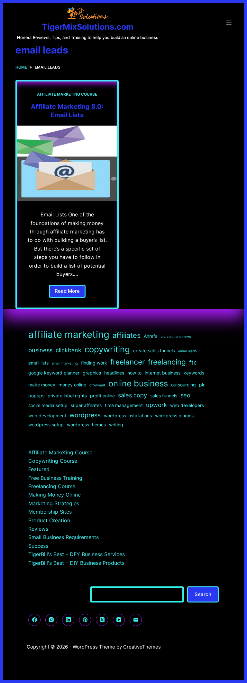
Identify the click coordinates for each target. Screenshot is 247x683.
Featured (39, 469)
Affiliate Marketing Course (67, 94)
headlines (114, 372)
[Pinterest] (85, 620)
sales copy (132, 395)
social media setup (48, 405)
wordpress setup (46, 424)
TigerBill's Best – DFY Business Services (76, 554)
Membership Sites (50, 511)
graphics (92, 372)
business (40, 350)
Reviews (38, 529)
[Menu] (229, 23)
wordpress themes (86, 424)
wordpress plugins (174, 415)
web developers (187, 405)
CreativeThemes (142, 647)
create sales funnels (154, 350)
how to (134, 372)
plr (202, 384)
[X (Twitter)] (102, 620)
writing (116, 424)
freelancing (167, 361)
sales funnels (163, 395)
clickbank (68, 350)
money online (72, 384)
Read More (70, 293)
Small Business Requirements (63, 537)
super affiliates (86, 405)
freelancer (127, 361)
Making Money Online (54, 494)
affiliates (127, 335)
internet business (162, 372)
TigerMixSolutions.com (87, 27)
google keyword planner (53, 372)
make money (41, 384)
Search (203, 594)
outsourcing (183, 384)
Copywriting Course (52, 461)
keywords (194, 372)
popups (36, 395)
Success (38, 546)
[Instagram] (51, 620)
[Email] (136, 620)
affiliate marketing (68, 334)
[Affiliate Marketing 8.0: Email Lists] (67, 163)
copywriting (107, 349)
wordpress (85, 415)
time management (124, 405)
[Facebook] (34, 620)
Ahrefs (150, 336)
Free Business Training (55, 478)
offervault (97, 385)
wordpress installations (128, 415)
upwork (156, 404)
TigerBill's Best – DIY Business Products (76, 563)
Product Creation (49, 520)
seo (185, 395)
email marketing (65, 363)
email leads (187, 351)
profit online (102, 395)
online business (138, 383)
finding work (94, 362)
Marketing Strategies (53, 503)
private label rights (67, 395)
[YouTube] (119, 620)
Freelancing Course (51, 486)
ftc (193, 362)
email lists (38, 362)
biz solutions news (175, 337)
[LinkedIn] (68, 620)
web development (47, 415)
